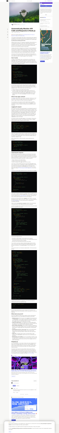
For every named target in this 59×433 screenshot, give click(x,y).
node (12, 32)
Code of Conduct (22, 394)
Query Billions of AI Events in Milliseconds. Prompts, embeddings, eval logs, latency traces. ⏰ (24, 413)
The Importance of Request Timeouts (45, 23)
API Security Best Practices (44, 26)
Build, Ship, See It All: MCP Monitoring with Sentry (23, 370)
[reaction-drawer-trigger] (7, 29)
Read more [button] (13, 376)
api (19, 32)
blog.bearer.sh (24, 24)
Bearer (46, 14)
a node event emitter (23, 195)
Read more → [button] (42, 61)
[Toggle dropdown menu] (36, 355)
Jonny (14, 388)
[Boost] (7, 37)
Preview (18, 385)
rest (17, 32)
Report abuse (26, 394)
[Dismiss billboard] (53, 422)
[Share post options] (7, 39)
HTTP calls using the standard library (25, 167)
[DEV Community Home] (7, 1)
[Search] (9, 1)
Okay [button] (10, 431)
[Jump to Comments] (7, 32)
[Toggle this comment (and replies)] (12, 389)
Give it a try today (31, 353)
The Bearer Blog (21, 35)
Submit (14, 385)
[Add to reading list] (7, 35)
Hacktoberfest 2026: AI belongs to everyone (45, 53)
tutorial (15, 32)
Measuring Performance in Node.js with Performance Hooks (45, 20)
